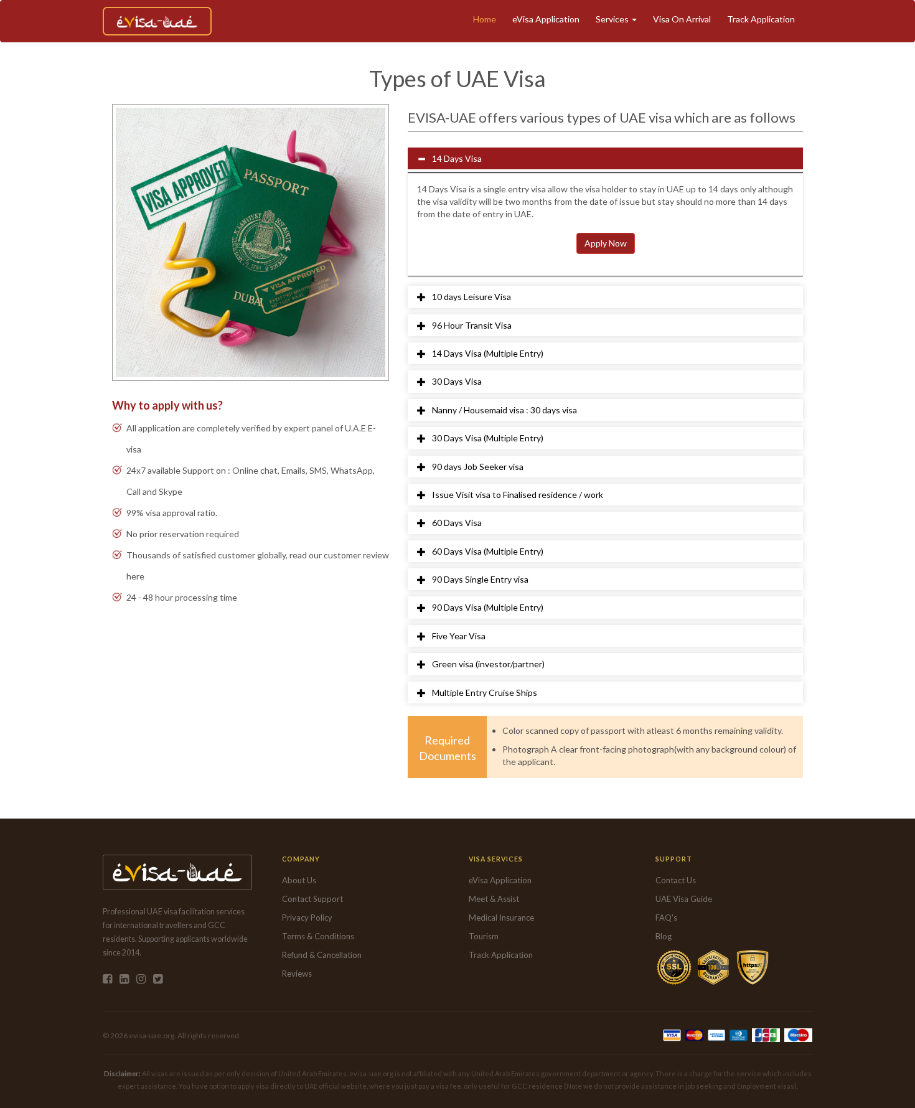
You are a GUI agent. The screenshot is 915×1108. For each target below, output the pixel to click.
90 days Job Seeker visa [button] (477, 466)
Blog (663, 936)
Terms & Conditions (318, 936)
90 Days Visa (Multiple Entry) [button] (487, 607)
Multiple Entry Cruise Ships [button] (484, 692)
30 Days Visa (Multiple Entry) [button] (487, 438)
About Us (299, 880)
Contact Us (675, 880)
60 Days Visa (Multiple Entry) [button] (487, 551)
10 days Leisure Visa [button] (471, 296)
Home (484, 19)
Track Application (761, 19)
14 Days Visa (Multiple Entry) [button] (487, 353)
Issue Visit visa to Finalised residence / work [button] (517, 494)
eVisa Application (546, 19)
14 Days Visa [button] (457, 158)
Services (613, 19)
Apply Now (605, 243)
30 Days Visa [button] (457, 381)
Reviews (297, 974)
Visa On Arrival (682, 19)
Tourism (484, 936)
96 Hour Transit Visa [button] (472, 325)
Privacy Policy (307, 918)
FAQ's (666, 918)
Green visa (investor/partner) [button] (488, 664)
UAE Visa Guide (683, 899)
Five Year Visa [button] (459, 636)
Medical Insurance (501, 918)
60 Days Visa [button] (457, 522)
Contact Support (312, 899)
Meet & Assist (494, 899)
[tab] (605, 158)
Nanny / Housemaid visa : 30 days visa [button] (504, 410)
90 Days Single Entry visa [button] (480, 579)
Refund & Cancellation (322, 955)
